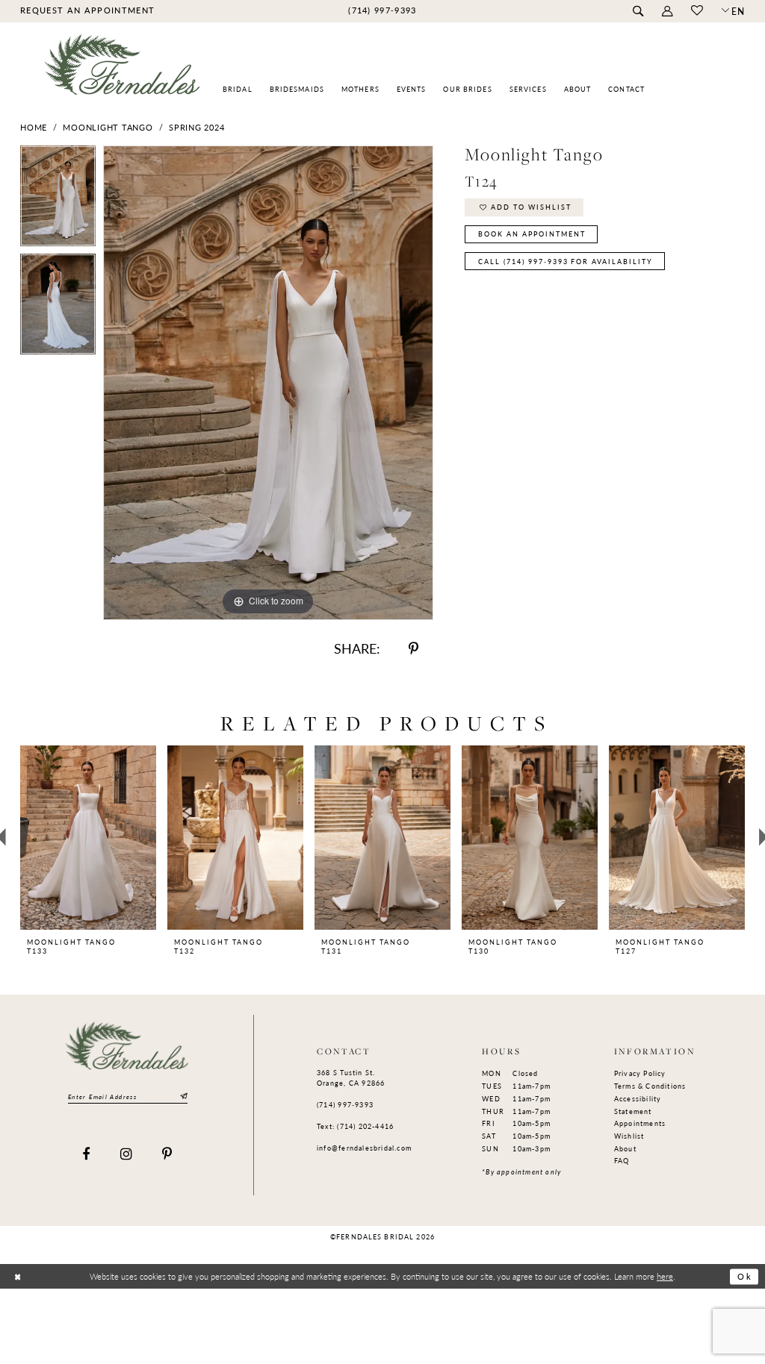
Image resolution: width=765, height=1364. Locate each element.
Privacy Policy (640, 1073)
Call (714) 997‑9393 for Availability (565, 261)
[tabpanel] (58, 200)
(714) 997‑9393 (345, 1105)
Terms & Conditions (650, 1086)
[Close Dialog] (17, 1277)
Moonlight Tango (107, 127)
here (665, 1276)
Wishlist (629, 1136)
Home (33, 127)
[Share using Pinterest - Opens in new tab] (413, 649)
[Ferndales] (123, 71)
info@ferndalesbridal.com (364, 1148)
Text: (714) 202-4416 (355, 1126)
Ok (744, 1277)
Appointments (640, 1123)
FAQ (622, 1161)
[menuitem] (87, 10)
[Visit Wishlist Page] (696, 11)
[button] (666, 11)
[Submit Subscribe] (182, 1097)
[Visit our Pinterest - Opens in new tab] (167, 1154)
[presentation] (88, 837)
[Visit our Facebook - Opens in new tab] (86, 1154)
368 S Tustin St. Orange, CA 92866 (351, 1078)
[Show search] (637, 11)
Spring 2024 (196, 127)
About (625, 1149)
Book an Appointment (531, 234)
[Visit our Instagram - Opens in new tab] (127, 1154)
